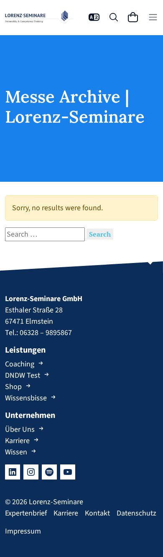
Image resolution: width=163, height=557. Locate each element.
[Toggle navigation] (153, 17)
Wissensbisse (26, 398)
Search (100, 234)
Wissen (16, 452)
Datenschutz (136, 513)
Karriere (17, 441)
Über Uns (20, 429)
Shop (13, 387)
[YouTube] (67, 472)
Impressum (23, 531)
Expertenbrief (26, 513)
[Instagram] (30, 472)
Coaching (19, 364)
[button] (94, 17)
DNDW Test (22, 375)
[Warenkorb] (133, 17)
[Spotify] (49, 472)
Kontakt (97, 513)
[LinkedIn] (12, 472)
